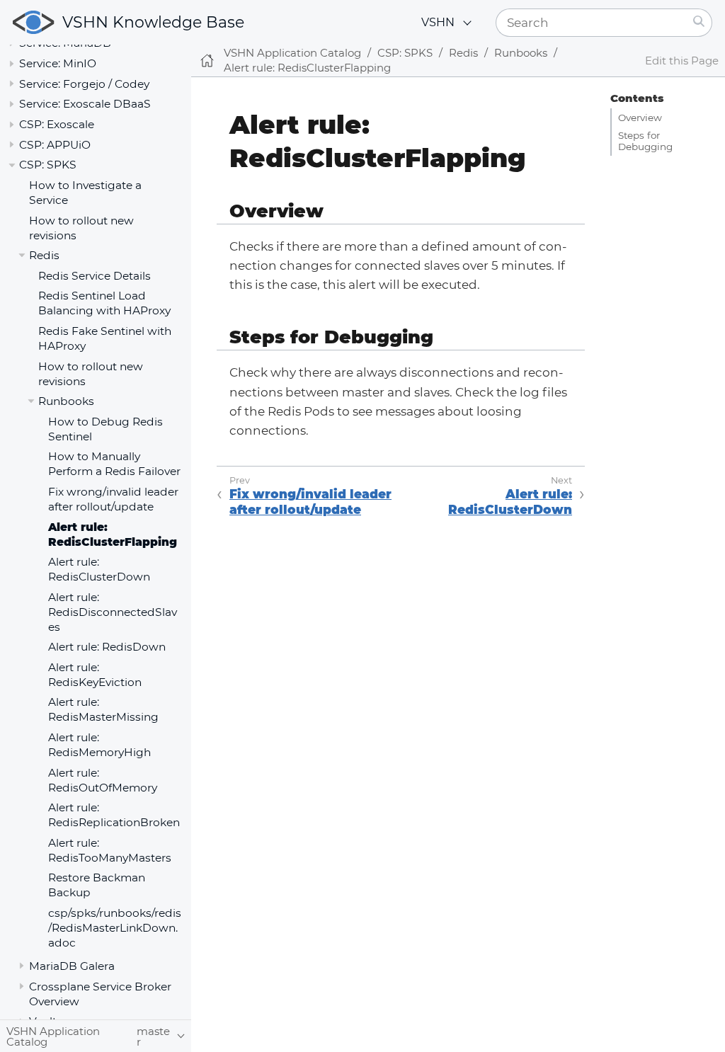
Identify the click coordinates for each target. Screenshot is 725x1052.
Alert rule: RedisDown (107, 646)
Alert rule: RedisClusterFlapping (112, 534)
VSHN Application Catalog (292, 52)
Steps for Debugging (645, 141)
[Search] (699, 22)
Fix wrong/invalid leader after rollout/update (113, 499)
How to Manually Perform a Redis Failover (114, 464)
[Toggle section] (11, 63)
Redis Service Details (94, 275)
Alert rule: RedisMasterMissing (103, 709)
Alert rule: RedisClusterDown (99, 569)
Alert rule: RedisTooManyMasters (109, 850)
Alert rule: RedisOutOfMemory (102, 780)
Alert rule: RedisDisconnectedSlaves (112, 612)
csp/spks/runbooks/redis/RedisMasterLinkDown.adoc (114, 927)
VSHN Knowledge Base (153, 22)
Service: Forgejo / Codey (84, 84)
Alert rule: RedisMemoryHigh (99, 745)
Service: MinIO (57, 63)
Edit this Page (682, 60)
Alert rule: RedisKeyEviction (95, 675)
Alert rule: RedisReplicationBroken (114, 815)
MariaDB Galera (72, 966)
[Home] (207, 60)
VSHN (438, 22)
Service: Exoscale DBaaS (85, 103)
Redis (44, 255)
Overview (640, 117)
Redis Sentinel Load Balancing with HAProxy (104, 303)
